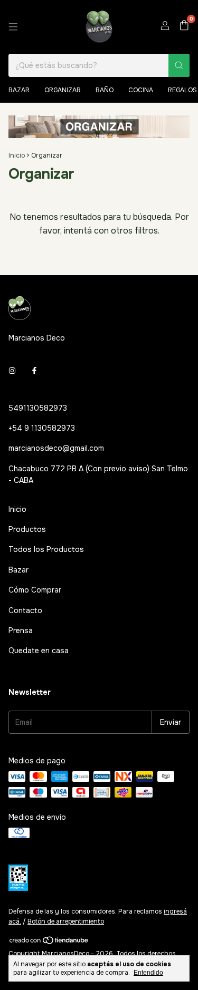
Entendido (148, 972)
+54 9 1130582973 (41, 428)
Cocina (140, 90)
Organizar (62, 90)
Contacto (25, 610)
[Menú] (13, 27)
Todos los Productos (46, 549)
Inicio (16, 155)
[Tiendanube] (49, 942)
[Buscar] (179, 65)
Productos (27, 529)
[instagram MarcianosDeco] (12, 370)
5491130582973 (37, 408)
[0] (184, 27)
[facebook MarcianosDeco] (34, 370)
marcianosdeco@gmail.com (56, 448)
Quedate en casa (38, 650)
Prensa (20, 630)
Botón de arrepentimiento (65, 921)
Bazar (19, 90)
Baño (105, 90)
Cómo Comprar (34, 590)
